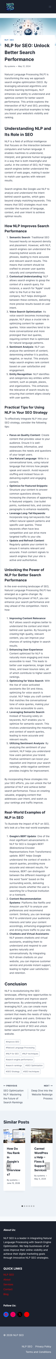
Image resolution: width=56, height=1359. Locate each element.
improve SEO (12, 1042)
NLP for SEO (12, 1054)
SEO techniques (31, 1071)
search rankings (14, 1065)
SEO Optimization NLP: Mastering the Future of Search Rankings (13, 1094)
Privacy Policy (43, 1346)
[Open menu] (50, 6)
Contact (7, 1289)
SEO (12, 40)
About (6, 1279)
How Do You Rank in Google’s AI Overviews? (13, 1161)
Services (8, 1284)
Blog (5, 1294)
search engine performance (19, 1059)
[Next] (47, 1166)
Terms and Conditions (38, 1352)
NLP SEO (8, 1274)
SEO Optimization (34, 1065)
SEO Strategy (13, 1071)
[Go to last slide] (8, 1166)
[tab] (22, 1206)
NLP (6, 40)
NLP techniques (30, 1054)
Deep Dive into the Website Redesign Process (42, 1092)
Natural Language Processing (20, 1047)
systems (11, 66)
